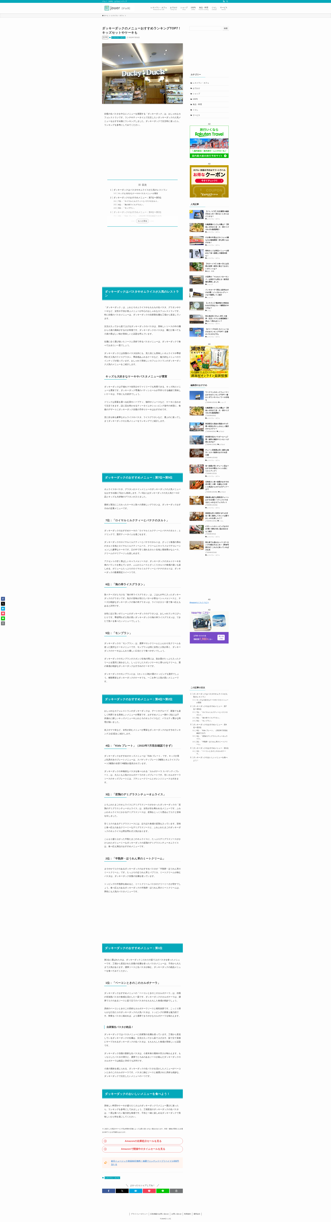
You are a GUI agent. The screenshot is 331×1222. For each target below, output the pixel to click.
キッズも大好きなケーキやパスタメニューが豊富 (138, 193)
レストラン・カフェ (118, 37)
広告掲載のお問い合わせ (159, 1214)
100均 (195, 99)
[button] (108, 1191)
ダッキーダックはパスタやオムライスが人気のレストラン (140, 190)
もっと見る (142, 221)
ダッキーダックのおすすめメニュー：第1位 (211, 748)
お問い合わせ (176, 1214)
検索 (226, 28)
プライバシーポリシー (139, 1214)
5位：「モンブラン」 (127, 208)
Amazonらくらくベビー (199, 602)
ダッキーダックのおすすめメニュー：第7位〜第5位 (137, 197)
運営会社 (197, 1214)
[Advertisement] (142, 153)
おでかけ (196, 88)
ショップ (196, 94)
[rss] (223, 1)
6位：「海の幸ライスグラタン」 (131, 205)
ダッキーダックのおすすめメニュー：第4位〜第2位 (137, 212)
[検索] (227, 1)
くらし (195, 110)
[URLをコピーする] (176, 1191)
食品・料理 (197, 104)
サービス (196, 115)
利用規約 (187, 1214)
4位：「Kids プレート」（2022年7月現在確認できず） (140, 216)
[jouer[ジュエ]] (118, 8)
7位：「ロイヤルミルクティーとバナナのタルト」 (138, 201)
